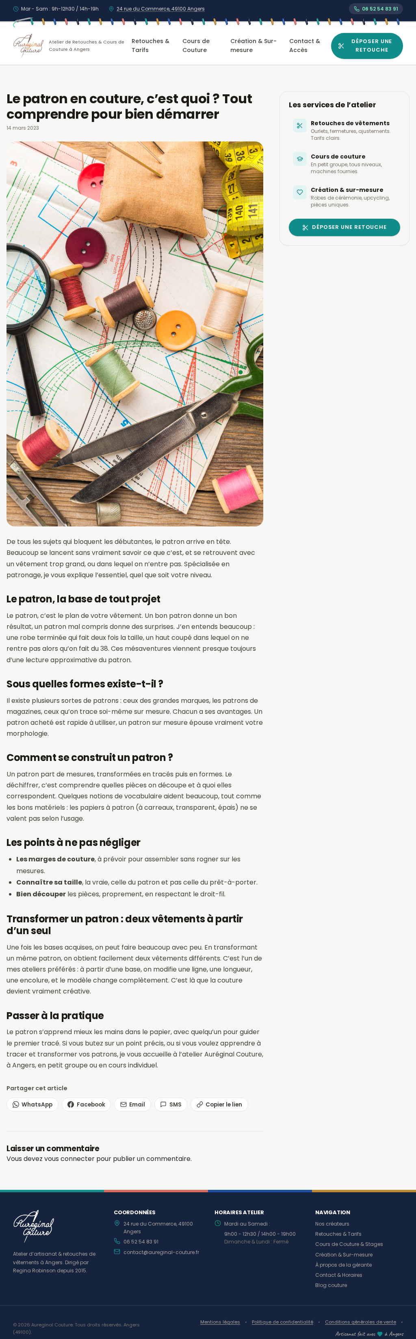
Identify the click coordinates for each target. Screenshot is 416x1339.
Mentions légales (220, 1322)
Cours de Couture (196, 45)
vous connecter (69, 1158)
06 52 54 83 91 (141, 1241)
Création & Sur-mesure (253, 45)
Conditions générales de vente (360, 1322)
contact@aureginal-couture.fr (161, 1252)
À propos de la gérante (343, 1264)
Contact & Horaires (338, 1275)
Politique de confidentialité (282, 1322)
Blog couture (331, 1285)
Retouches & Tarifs (150, 45)
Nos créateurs (332, 1223)
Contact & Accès (304, 45)
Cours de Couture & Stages (349, 1244)
